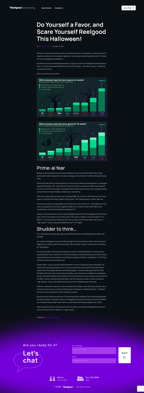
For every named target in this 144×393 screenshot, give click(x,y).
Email (74, 357)
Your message (77, 346)
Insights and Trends (51, 317)
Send (124, 353)
